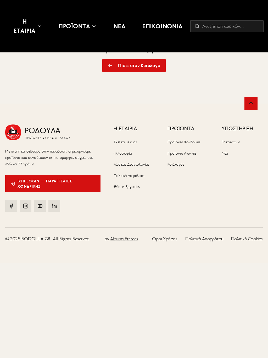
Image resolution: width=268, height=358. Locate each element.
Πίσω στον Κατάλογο (139, 65)
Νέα (225, 153)
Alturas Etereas (124, 239)
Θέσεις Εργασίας (127, 186)
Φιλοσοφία (123, 153)
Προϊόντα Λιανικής (182, 153)
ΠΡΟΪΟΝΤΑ (74, 26)
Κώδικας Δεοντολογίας (131, 164)
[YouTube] (40, 206)
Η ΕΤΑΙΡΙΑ (25, 26)
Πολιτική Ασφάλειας (129, 175)
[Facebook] (11, 206)
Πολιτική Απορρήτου (204, 239)
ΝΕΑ (119, 26)
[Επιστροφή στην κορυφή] (251, 103)
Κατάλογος (176, 164)
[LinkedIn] (54, 206)
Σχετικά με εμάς (125, 142)
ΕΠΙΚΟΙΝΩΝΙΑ (162, 26)
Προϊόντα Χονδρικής (184, 142)
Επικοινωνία (231, 142)
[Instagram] (25, 206)
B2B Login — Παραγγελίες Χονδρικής (45, 184)
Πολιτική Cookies (247, 239)
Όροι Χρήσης (164, 239)
